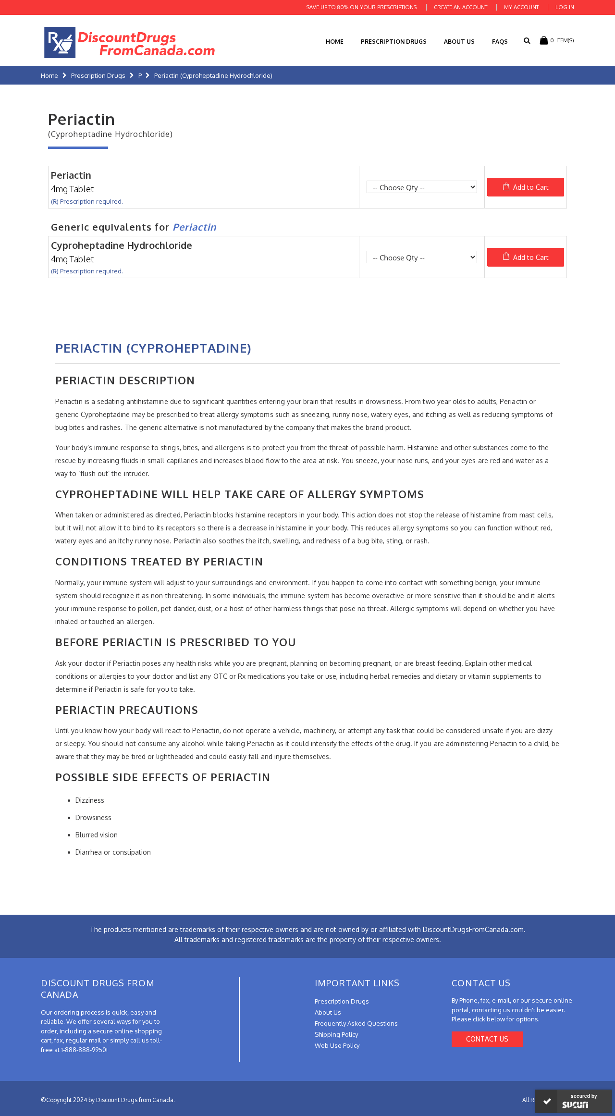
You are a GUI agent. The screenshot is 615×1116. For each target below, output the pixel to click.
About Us (459, 41)
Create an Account (460, 7)
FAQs (500, 41)
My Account (521, 7)
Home (49, 75)
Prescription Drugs (394, 41)
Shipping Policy (336, 1034)
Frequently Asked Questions (356, 1023)
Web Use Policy (337, 1045)
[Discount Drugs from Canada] (130, 42)
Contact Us (487, 1039)
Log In (564, 7)
